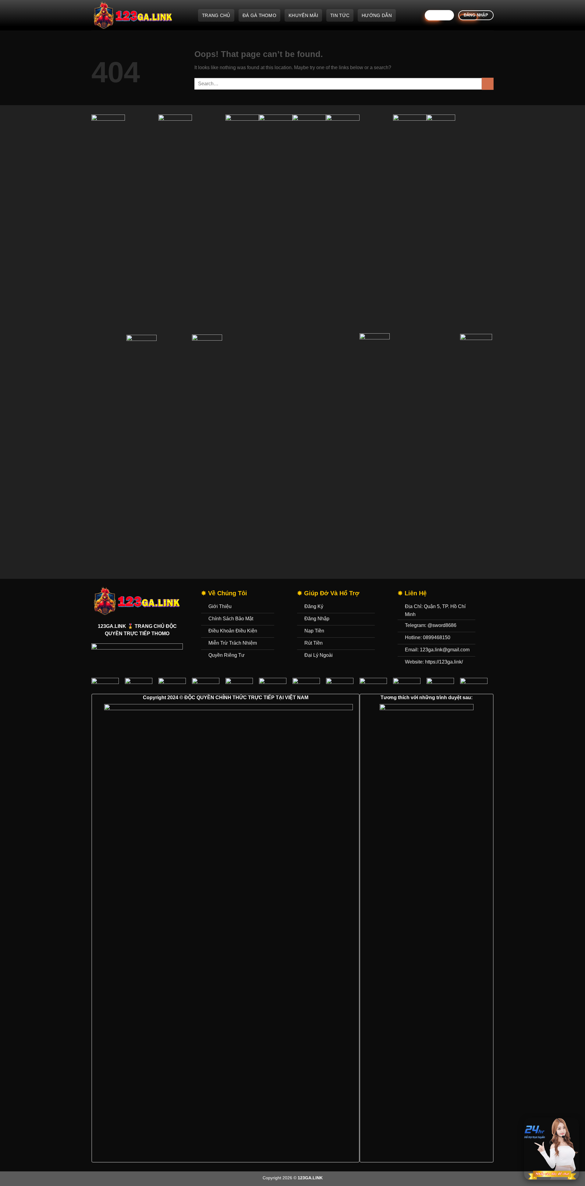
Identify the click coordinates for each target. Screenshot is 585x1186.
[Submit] (488, 84)
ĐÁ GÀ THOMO (259, 15)
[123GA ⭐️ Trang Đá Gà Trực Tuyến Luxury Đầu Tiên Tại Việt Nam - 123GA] (140, 15)
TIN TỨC (339, 15)
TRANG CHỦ (216, 15)
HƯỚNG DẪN (377, 15)
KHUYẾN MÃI (303, 15)
